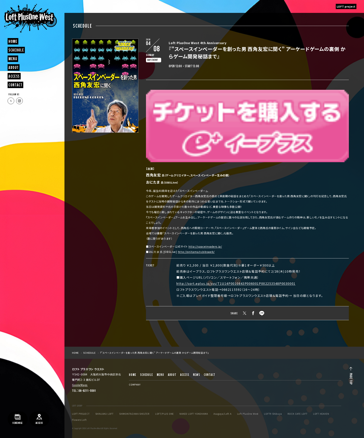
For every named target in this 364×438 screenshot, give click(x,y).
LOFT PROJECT (81, 414)
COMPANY (135, 384)
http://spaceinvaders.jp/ (205, 246)
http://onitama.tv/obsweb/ (196, 252)
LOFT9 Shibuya (273, 414)
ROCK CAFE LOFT (298, 414)
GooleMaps (80, 385)
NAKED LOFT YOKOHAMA (194, 414)
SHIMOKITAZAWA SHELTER (134, 414)
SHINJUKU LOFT (104, 414)
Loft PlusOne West (248, 414)
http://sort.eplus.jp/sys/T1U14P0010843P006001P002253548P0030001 (236, 283)
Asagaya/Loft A (222, 414)
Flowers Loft (79, 420)
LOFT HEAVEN (321, 414)
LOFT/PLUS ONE (164, 414)
